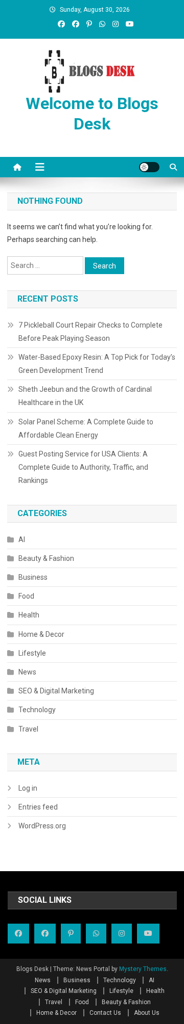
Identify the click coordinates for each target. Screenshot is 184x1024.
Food (26, 596)
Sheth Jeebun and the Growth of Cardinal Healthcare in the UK (85, 396)
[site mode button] (149, 167)
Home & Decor (41, 634)
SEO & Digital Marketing (56, 691)
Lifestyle (32, 653)
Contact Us (105, 1012)
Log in (27, 788)
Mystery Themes (143, 969)
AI (21, 539)
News (27, 672)
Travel (28, 729)
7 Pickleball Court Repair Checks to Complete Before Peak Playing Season (90, 331)
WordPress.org (42, 826)
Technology (37, 710)
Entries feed (38, 807)
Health (28, 615)
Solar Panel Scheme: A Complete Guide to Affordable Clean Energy (85, 428)
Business (33, 577)
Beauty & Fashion (46, 558)
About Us (146, 1012)
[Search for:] (46, 265)
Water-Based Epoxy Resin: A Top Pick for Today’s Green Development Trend (96, 363)
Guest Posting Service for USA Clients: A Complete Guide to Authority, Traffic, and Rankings (83, 467)
